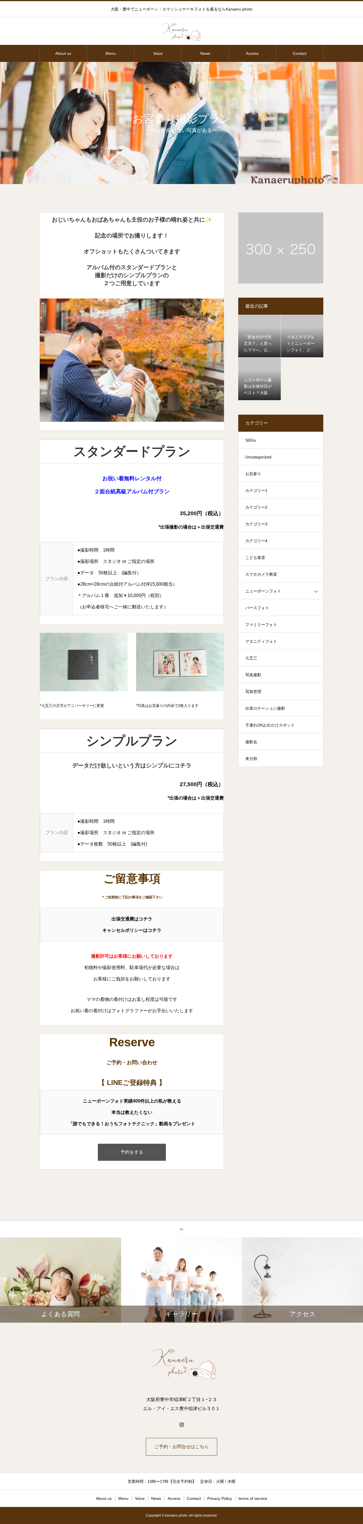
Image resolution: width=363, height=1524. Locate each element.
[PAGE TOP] (181, 1229)
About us (63, 53)
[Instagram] (181, 1424)
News (205, 53)
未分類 (251, 758)
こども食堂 (255, 557)
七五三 (251, 658)
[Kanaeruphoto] (181, 31)
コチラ (145, 919)
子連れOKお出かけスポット (270, 725)
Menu (110, 53)
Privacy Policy (219, 1498)
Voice (158, 53)
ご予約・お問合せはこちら (181, 1446)
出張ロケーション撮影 (265, 708)
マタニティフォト (261, 641)
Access (252, 53)
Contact (300, 53)
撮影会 (251, 742)
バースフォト (257, 608)
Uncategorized (258, 457)
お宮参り (253, 473)
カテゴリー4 (256, 540)
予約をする (132, 1152)
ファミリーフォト (261, 624)
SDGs (250, 440)
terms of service (253, 1498)
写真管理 (253, 691)
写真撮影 (253, 675)
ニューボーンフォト (263, 591)
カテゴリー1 (256, 490)
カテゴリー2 (256, 507)
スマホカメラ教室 (261, 574)
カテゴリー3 (256, 524)
